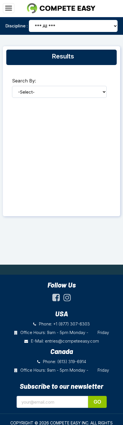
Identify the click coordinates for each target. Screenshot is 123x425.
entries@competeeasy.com (72, 341)
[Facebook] (56, 299)
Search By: (24, 81)
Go (97, 402)
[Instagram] (67, 299)
